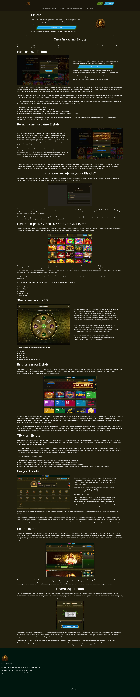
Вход (100, 3)
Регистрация (109, 3)
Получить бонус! (56, 28)
